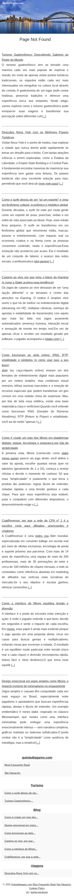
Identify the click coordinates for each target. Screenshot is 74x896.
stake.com (52, 339)
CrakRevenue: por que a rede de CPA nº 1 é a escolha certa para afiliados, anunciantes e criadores (35, 525)
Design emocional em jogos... (21, 825)
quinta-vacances (39, 892)
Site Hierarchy (12, 772)
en (27, 892)
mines (11, 629)
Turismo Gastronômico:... (18, 800)
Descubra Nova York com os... (21, 873)
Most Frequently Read (17, 764)
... (44, 116)
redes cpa (42, 535)
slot (4, 370)
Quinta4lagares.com (21, 884)
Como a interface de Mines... (20, 848)
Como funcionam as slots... (19, 833)
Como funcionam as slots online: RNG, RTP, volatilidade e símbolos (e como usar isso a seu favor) (35, 360)
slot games (41, 261)
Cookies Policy (37, 888)
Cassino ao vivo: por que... (19, 840)
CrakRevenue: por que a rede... (22, 856)
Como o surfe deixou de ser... (21, 792)
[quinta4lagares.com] (37, 17)
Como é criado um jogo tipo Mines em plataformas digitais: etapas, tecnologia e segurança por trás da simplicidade (35, 443)
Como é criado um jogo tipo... (21, 817)
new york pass (48, 183)
